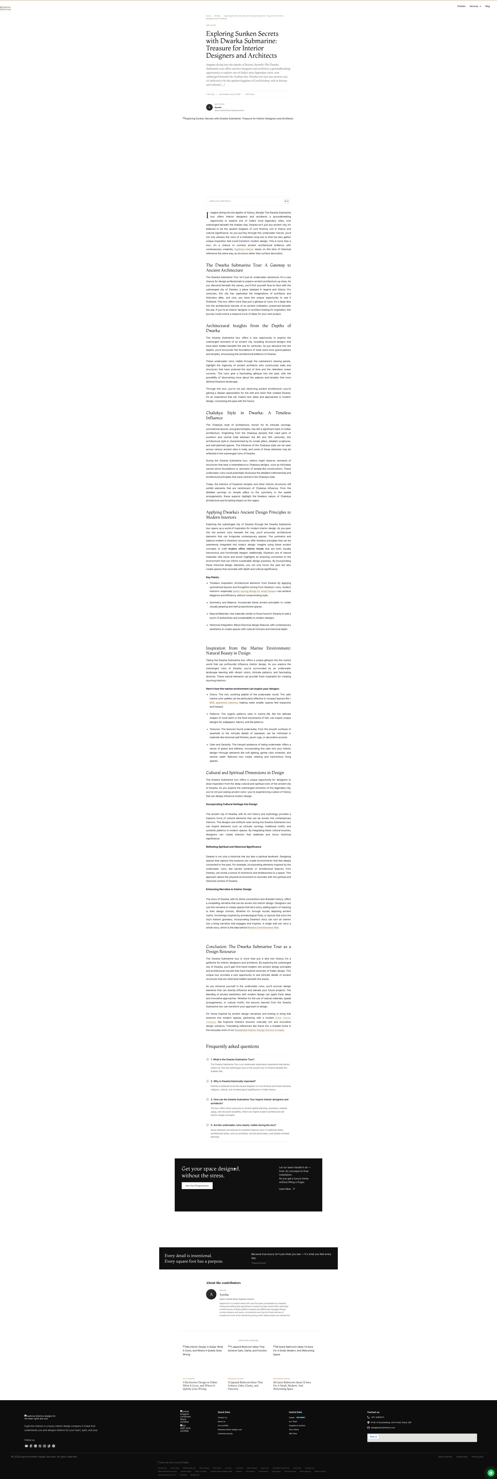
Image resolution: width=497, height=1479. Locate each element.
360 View (293, 1433)
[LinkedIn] (35, 1446)
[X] (40, 1446)
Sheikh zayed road (189, 1468)
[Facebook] (31, 1446)
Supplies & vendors (297, 1425)
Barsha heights (252, 1468)
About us (221, 1421)
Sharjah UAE (195, 1475)
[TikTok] (49, 1446)
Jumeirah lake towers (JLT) (167, 1475)
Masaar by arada (320, 1471)
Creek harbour (263, 1471)
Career (292, 1417)
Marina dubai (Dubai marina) (167, 1471)
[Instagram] (44, 1446)
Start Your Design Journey (197, 1185)
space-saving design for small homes (254, 591)
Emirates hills (309, 1468)
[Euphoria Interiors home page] (43, 1418)
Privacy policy (478, 1457)
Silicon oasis (175, 1468)
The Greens (239, 1468)
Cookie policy (462, 1457)
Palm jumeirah (204, 1468)
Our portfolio (223, 1425)
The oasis (228, 1468)
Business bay (162, 1468)
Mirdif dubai (297, 1468)
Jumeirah (239, 1471)
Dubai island (276, 1471)
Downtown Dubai (290, 1471)
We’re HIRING (301, 1417)
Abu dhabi (183, 1475)
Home (208, 16)
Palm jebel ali (250, 1471)
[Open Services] (480, 6)
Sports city (265, 1468)
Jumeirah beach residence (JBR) (221, 1471)
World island (217, 1468)
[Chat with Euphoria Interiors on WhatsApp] (490, 1472)
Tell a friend (294, 1429)
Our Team (293, 1421)
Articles (217, 16)
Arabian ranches (186, 1471)
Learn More (285, 1189)
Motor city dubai (200, 1471)
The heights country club (280, 1468)
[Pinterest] (54, 1446)
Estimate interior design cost (230, 1429)
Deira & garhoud (305, 1471)
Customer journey (225, 1433)
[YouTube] (26, 1446)
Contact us (222, 1417)
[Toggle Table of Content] (285, 201)
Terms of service (445, 1457)
